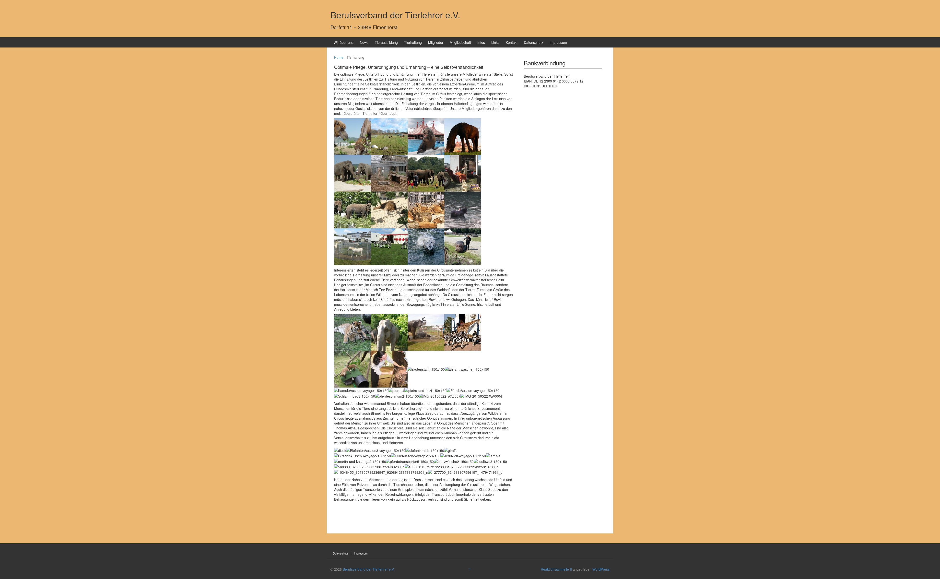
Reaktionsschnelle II (556, 569)
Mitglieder (435, 42)
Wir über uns (343, 42)
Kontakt (511, 42)
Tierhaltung (413, 42)
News (364, 42)
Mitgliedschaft (460, 42)
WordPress (601, 569)
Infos (481, 42)
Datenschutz (533, 42)
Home (338, 57)
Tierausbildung (386, 42)
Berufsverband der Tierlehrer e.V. (395, 14)
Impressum (558, 42)
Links (495, 42)
